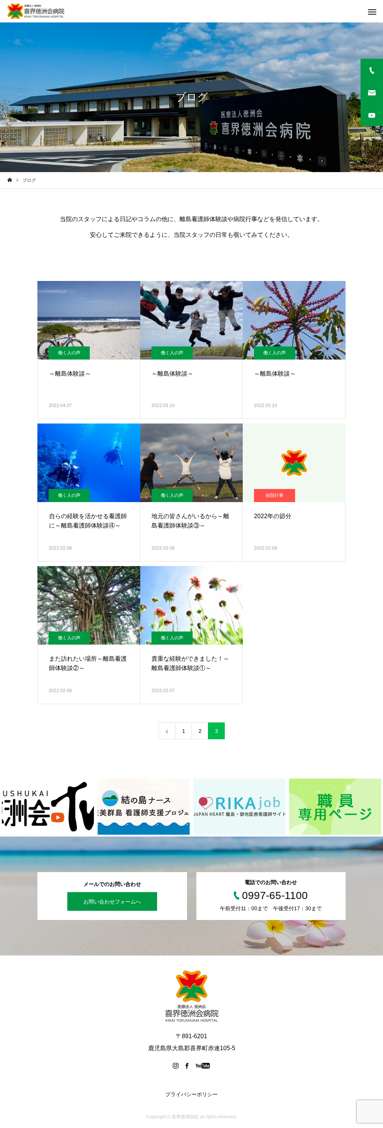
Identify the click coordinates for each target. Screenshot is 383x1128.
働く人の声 (69, 352)
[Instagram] (176, 1065)
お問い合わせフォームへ (112, 901)
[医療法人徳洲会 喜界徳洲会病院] (35, 11)
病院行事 (275, 495)
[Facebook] (187, 1065)
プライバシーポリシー (191, 1094)
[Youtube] (202, 1065)
